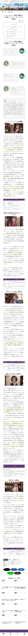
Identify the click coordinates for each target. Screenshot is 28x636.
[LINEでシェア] (10, 573)
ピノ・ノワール (16, 563)
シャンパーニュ (8, 563)
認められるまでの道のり (11, 35)
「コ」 (11, 559)
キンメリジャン (8, 561)
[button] (17, 573)
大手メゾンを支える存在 (11, 33)
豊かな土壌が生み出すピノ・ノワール (14, 31)
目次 (12, 24)
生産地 (6, 559)
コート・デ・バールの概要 (12, 30)
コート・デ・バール (17, 561)
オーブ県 (17, 559)
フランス (6, 565)
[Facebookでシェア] (14, 569)
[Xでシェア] (6, 569)
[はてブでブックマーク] (21, 569)
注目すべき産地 (10, 36)
